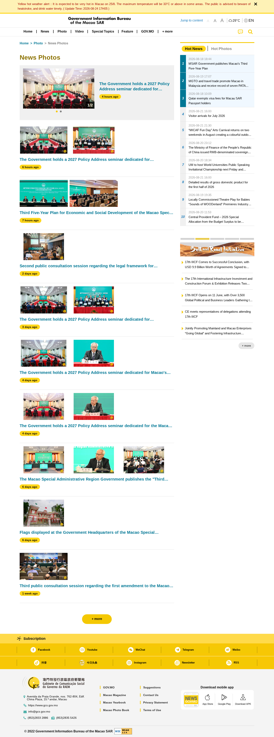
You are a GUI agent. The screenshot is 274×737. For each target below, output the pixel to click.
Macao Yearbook (114, 702)
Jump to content (191, 20)
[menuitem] (45, 31)
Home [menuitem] (27, 31)
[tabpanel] (58, 88)
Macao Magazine (114, 695)
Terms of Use (152, 710)
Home (24, 43)
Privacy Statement (155, 702)
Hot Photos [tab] (221, 49)
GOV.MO (109, 687)
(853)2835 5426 (66, 717)
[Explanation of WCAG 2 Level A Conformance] (123, 731)
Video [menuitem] (79, 31)
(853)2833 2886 (38, 717)
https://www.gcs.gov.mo (43, 705)
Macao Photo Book (116, 710)
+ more (246, 345)
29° (236, 20)
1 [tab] (57, 112)
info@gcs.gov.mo (39, 711)
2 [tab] (61, 112)
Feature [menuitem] (127, 31)
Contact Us (150, 695)
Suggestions (152, 687)
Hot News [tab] (194, 49)
